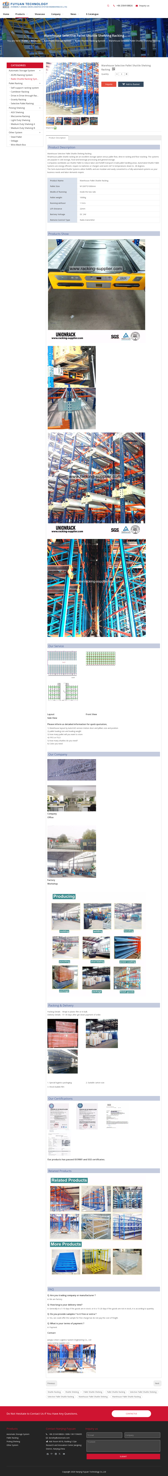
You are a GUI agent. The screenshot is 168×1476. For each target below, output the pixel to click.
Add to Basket (133, 84)
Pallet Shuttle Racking (116, 1392)
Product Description (57, 138)
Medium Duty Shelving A (23, 124)
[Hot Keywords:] (108, 5)
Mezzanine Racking (20, 116)
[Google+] (51, 1453)
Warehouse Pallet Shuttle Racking (126, 1396)
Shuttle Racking (54, 1392)
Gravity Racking (18, 99)
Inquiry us (144, 5)
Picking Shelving (17, 107)
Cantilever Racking (20, 91)
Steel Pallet (16, 136)
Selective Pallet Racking (22, 103)
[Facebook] (47, 1453)
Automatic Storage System (22, 70)
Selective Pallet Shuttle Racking (61, 1396)
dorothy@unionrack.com (59, 1438)
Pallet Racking (16, 83)
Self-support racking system (25, 87)
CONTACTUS (131, 1413)
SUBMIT (123, 1456)
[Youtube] (64, 1453)
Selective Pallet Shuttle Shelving (143, 1392)
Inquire (108, 84)
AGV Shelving (17, 112)
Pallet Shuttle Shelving (92, 1392)
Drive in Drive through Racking (26, 95)
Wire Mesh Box (18, 144)
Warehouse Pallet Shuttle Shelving (93, 1396)
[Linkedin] (55, 1453)
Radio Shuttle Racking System (25, 78)
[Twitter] (60, 1453)
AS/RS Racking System (22, 75)
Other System (15, 132)
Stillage (14, 140)
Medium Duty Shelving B (23, 128)
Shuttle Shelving (72, 1392)
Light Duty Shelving (20, 120)
